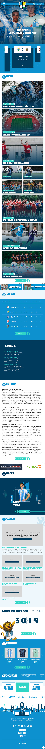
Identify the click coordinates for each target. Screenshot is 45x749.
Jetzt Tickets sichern (36, 687)
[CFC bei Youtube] (22, 726)
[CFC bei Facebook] (13, 726)
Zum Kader (24, 511)
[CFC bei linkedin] (25, 726)
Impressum (22, 741)
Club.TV (22, 687)
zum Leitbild (21, 459)
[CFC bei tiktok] (28, 726)
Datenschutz (22, 743)
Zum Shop (21, 667)
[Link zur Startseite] (22, 9)
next (41, 57)
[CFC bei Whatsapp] (19, 726)
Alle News (21, 280)
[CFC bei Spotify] (31, 726)
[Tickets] (22, 65)
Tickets (22, 730)
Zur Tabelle (21, 333)
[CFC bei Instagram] (16, 726)
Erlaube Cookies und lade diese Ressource (22, 538)
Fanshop (22, 733)
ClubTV (22, 736)
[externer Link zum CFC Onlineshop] (37, 4)
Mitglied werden (27, 633)
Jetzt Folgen (21, 602)
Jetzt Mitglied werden (8, 687)
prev (3, 57)
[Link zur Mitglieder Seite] (41, 4)
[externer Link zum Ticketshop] (34, 4)
